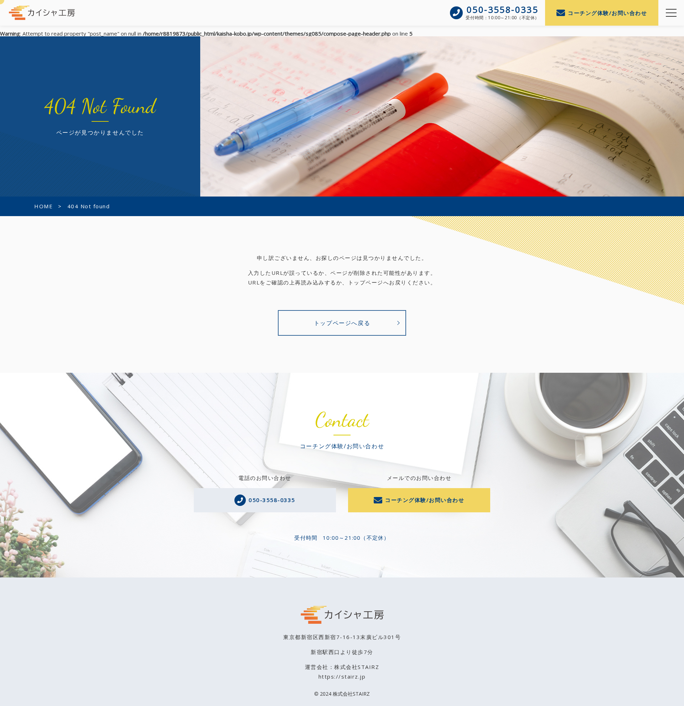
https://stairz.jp (342, 676)
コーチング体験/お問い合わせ (607, 12)
